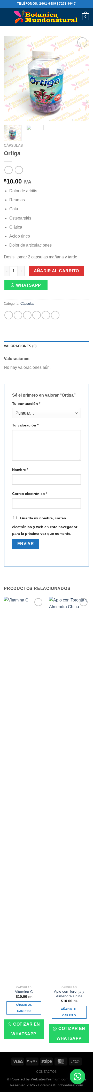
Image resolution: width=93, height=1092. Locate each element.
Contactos (46, 1071)
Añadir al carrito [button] (24, 1007)
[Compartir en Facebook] (18, 315)
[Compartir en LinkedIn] (55, 315)
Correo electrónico (29, 494)
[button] (27, 287)
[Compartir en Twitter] (27, 315)
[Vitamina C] (24, 790)
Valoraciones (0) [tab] (20, 346)
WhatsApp (28, 285)
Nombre (20, 470)
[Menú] (7, 16)
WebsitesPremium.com (49, 1079)
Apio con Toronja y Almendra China (69, 994)
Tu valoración (25, 425)
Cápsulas (13, 145)
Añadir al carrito (56, 271)
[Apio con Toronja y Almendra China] (69, 790)
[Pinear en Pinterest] (46, 315)
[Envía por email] (36, 315)
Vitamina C (24, 992)
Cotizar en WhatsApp (25, 1029)
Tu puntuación (26, 403)
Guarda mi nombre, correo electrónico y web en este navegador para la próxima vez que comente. (44, 526)
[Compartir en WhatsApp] (8, 315)
